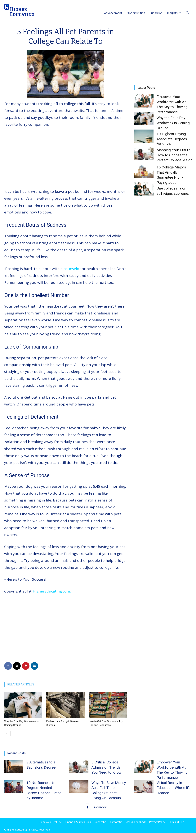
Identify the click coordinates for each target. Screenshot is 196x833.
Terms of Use (176, 822)
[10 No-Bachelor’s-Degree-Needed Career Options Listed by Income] (13, 787)
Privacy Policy (157, 822)
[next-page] (12, 733)
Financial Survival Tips (78, 822)
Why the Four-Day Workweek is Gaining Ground (173, 123)
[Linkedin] (34, 666)
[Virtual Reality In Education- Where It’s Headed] (144, 787)
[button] (187, 12)
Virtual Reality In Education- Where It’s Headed (173, 787)
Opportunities (136, 13)
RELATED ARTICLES (20, 684)
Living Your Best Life (50, 822)
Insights (172, 13)
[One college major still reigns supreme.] (144, 189)
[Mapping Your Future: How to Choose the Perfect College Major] (144, 153)
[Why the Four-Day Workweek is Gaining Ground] (23, 705)
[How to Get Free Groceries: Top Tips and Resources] (108, 705)
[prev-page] (6, 733)
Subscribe (156, 13)
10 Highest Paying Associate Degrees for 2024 (172, 139)
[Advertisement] (65, 159)
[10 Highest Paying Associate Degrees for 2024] (144, 136)
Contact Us (116, 822)
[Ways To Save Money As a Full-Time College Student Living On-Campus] (78, 787)
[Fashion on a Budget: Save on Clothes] (65, 705)
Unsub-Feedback (136, 822)
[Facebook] (8, 666)
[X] (17, 666)
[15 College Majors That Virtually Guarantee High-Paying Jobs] (144, 171)
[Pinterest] (25, 666)
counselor (72, 268)
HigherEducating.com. (52, 591)
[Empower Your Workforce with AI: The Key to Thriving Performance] (144, 101)
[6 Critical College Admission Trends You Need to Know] (78, 766)
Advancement (113, 13)
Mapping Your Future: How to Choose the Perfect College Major (174, 155)
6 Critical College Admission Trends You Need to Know (106, 767)
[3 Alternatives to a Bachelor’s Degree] (13, 766)
